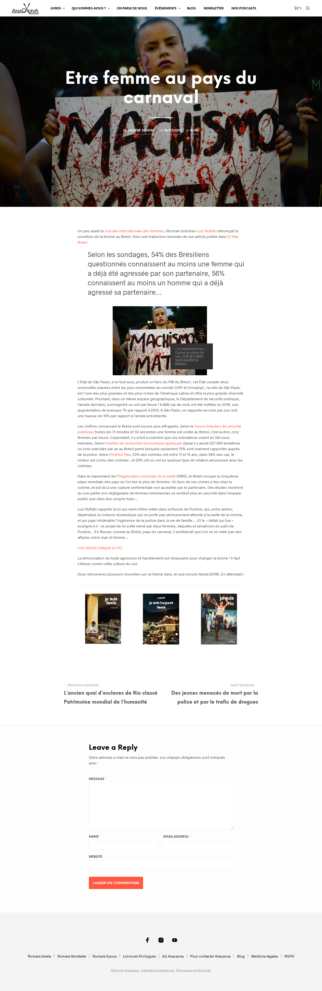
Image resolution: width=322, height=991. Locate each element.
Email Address (176, 836)
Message (97, 779)
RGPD (289, 956)
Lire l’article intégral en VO (100, 547)
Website (95, 856)
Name (95, 836)
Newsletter (214, 8)
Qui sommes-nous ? (89, 8)
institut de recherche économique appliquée (144, 443)
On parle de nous (132, 8)
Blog (191, 8)
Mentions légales (264, 956)
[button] (297, 8)
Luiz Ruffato (207, 230)
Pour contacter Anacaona (210, 956)
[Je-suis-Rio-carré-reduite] (219, 619)
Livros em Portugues (139, 956)
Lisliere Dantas (141, 130)
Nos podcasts (243, 8)
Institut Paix (121, 454)
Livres (55, 8)
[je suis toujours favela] (161, 619)
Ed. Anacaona (173, 956)
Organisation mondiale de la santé (147, 476)
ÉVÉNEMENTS (166, 8)
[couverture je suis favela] (103, 619)
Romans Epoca (104, 956)
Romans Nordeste (72, 956)
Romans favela (39, 956)
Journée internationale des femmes (134, 230)
